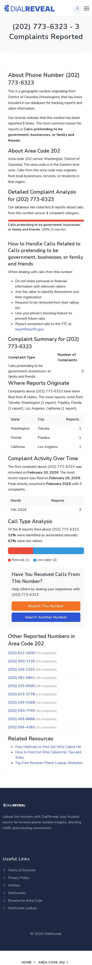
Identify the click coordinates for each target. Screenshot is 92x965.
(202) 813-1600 (21, 652)
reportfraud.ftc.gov (29, 329)
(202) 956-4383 (21, 727)
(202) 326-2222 (21, 669)
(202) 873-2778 (21, 694)
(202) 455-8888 (21, 719)
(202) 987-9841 (21, 677)
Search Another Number (46, 617)
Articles (13, 885)
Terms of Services (21, 870)
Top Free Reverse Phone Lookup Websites (49, 762)
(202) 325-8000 (21, 685)
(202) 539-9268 (21, 702)
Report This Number (46, 606)
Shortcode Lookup (22, 908)
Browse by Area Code (24, 900)
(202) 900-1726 (21, 661)
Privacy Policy (18, 877)
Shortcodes (16, 892)
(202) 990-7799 (21, 710)
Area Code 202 (51, 962)
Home (27, 962)
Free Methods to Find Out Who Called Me (48, 746)
